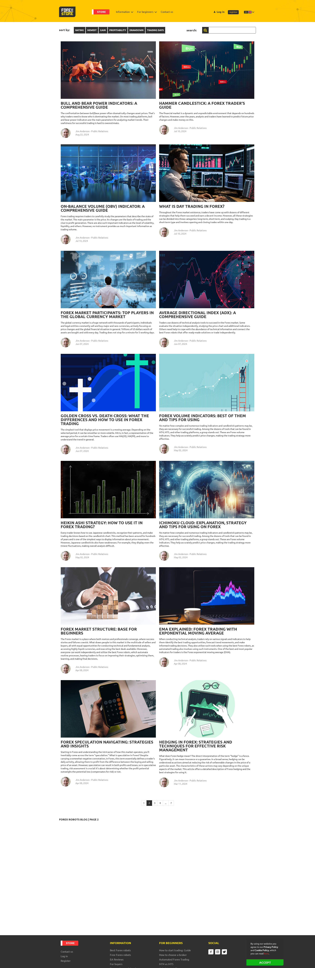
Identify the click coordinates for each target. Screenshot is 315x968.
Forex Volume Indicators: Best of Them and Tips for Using (202, 418)
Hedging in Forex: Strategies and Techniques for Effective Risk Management (195, 746)
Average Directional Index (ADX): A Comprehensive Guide (197, 315)
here (266, 953)
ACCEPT (265, 962)
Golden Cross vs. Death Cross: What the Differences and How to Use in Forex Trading (105, 420)
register (233, 12)
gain (103, 30)
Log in (220, 11)
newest (92, 30)
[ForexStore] (67, 12)
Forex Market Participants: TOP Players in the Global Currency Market (107, 315)
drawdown (136, 30)
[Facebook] (210, 951)
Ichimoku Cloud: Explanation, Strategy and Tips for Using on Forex (203, 525)
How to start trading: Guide (175, 950)
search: (192, 30)
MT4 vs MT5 (166, 964)
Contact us (167, 11)
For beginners (145, 11)
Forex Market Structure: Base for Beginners (99, 631)
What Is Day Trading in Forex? (191, 206)
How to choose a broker (173, 954)
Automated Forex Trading (174, 959)
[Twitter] (224, 951)
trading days (155, 30)
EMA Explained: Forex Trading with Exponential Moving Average (198, 631)
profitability (117, 30)
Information (123, 11)
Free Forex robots (120, 954)
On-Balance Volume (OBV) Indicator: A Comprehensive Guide (103, 208)
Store (101, 11)
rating (79, 30)
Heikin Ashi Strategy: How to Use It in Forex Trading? (102, 525)
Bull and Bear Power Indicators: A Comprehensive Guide (99, 105)
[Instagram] (217, 951)
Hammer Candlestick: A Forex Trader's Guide (202, 105)
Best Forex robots (120, 950)
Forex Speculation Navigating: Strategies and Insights (107, 744)
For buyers (116, 964)
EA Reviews (117, 959)
